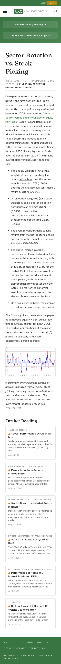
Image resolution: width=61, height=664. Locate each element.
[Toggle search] (56, 11)
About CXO (10, 642)
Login (43, 3)
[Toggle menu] (5, 11)
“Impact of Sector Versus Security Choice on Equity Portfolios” (30, 118)
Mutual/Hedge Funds (19, 87)
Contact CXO (37, 648)
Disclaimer (27, 642)
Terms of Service (15, 648)
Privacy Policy (46, 642)
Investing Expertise (32, 84)
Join (52, 3)
